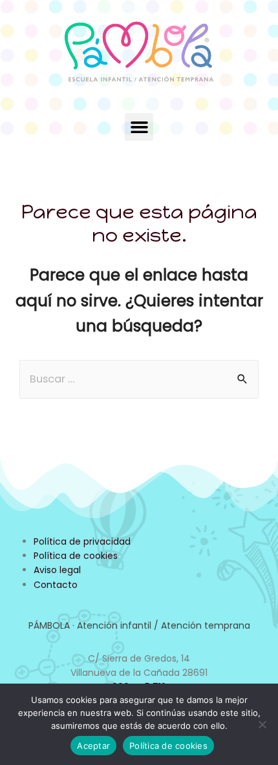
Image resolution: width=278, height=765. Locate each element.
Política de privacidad (82, 541)
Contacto (56, 584)
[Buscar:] (139, 379)
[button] (139, 127)
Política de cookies (76, 555)
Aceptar (93, 745)
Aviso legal (57, 569)
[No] (261, 724)
